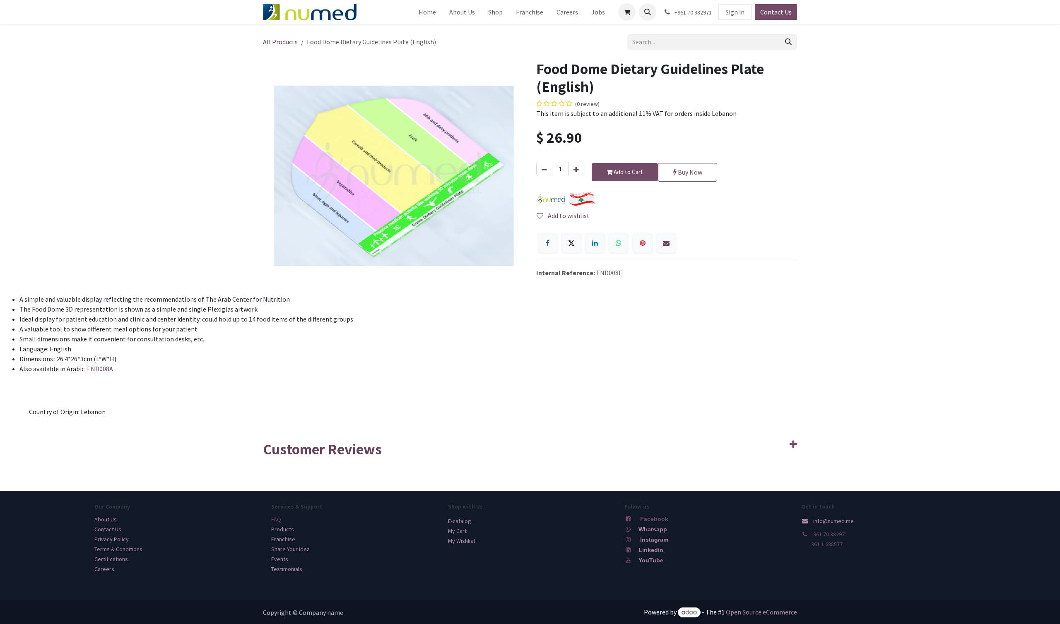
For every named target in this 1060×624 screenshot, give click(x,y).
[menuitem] (427, 12)
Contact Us (776, 12)
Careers (104, 569)
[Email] (666, 243)
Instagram (654, 539)
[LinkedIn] (595, 243)
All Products (280, 42)
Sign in (734, 12)
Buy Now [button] (689, 172)
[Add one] (576, 169)
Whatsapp (652, 529)
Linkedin (650, 550)
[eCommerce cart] (627, 12)
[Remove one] (544, 169)
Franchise (283, 539)
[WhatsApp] (619, 243)
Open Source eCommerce (761, 612)
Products (282, 529)
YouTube (650, 560)
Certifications (111, 559)
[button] (647, 12)
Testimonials (286, 569)
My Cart (457, 531)
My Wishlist (461, 541)
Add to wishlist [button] (568, 215)
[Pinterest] (643, 243)
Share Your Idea (290, 549)
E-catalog (459, 521)
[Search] (788, 42)
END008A (100, 369)
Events (279, 559)
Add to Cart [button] (627, 172)
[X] (571, 243)
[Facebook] (547, 243)
